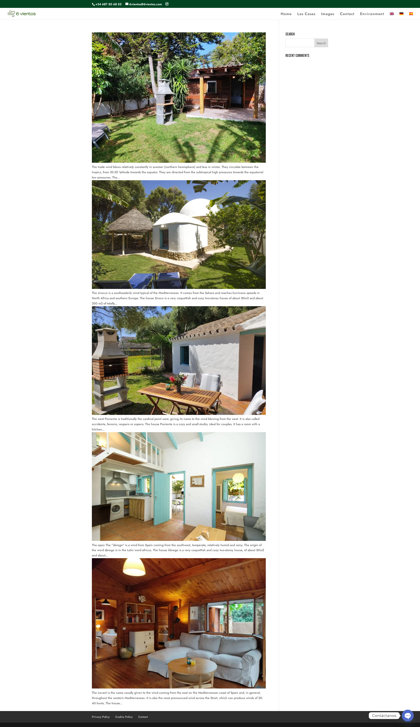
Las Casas (306, 14)
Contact (347, 14)
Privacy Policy (101, 717)
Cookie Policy (124, 717)
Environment (372, 14)
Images (327, 14)
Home (286, 14)
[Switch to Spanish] (411, 16)
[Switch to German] (401, 16)
